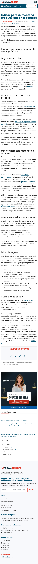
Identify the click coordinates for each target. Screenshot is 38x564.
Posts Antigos (6, 454)
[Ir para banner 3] (15, 406)
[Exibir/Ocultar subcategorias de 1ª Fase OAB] (11, 445)
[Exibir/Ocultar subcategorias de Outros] (8, 452)
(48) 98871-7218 (8, 528)
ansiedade (31, 87)
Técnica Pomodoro (8, 206)
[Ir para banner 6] (25, 406)
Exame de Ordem (8, 449)
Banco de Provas (6, 506)
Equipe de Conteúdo (7, 21)
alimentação (28, 300)
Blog (2, 503)
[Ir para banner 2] (12, 406)
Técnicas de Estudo (13, 23)
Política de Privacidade (8, 510)
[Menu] (35, 2)
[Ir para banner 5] (22, 406)
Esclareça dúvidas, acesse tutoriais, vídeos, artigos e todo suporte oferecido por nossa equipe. (18, 519)
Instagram (6, 543)
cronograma (30, 106)
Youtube (6, 548)
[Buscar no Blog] (35, 6)
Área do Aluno (8, 555)
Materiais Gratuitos (7, 501)
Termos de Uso (6, 508)
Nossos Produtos (6, 499)
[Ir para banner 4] (19, 406)
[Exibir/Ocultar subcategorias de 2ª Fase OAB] (11, 447)
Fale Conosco (7, 533)
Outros (4, 452)
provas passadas (28, 182)
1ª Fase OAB (6, 445)
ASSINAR (32, 490)
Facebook (6, 541)
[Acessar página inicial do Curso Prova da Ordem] (9, 2)
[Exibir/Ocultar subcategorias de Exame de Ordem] (15, 450)
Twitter (5, 550)
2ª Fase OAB (6, 447)
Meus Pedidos (8, 557)
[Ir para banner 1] (9, 406)
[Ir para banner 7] (28, 406)
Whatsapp (6, 545)
